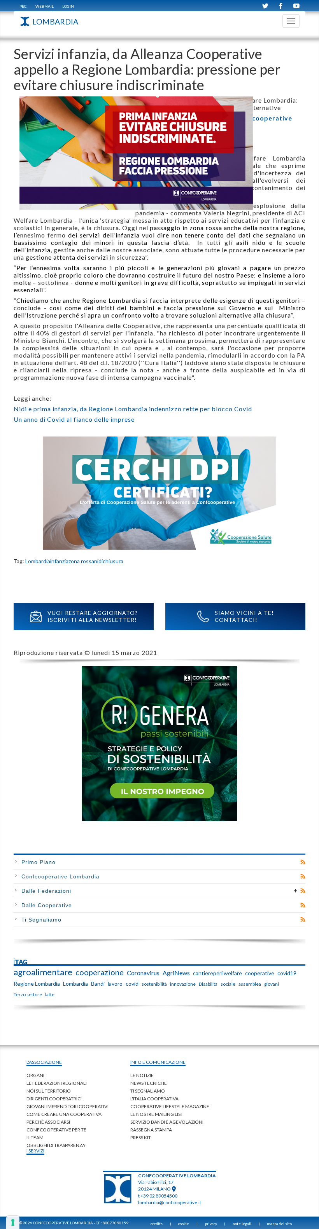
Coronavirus (143, 972)
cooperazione (99, 972)
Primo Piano (38, 862)
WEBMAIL (44, 6)
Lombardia (37, 561)
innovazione (183, 984)
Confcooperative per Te (56, 1130)
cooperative (259, 973)
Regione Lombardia (37, 983)
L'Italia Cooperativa (154, 1099)
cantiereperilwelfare (217, 973)
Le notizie (142, 1075)
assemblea (249, 984)
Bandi (98, 983)
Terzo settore (28, 994)
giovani (271, 984)
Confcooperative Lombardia (60, 876)
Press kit (140, 1137)
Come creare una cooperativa (64, 1114)
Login (68, 6)
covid (132, 983)
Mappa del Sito (279, 1223)
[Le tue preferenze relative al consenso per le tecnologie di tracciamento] (12, 1222)
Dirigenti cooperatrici (54, 1099)
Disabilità (208, 984)
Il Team (35, 1137)
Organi (35, 1075)
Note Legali (242, 1223)
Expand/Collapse (295, 891)
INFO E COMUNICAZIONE (158, 1062)
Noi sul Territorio (48, 1091)
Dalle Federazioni (46, 891)
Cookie (183, 1223)
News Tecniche (148, 1083)
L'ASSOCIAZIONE (44, 1062)
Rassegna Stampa (151, 1130)
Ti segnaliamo (147, 1091)
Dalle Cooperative (46, 905)
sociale (228, 984)
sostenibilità (154, 984)
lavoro (115, 983)
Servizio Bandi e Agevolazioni (166, 1122)
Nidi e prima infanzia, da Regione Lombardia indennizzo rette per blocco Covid (133, 408)
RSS (302, 862)
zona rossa (81, 561)
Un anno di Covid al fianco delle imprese (74, 419)
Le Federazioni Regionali (56, 1083)
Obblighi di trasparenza (55, 1145)
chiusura (113, 561)
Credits (157, 1223)
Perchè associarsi (48, 1122)
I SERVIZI (35, 1151)
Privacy (211, 1223)
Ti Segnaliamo (41, 920)
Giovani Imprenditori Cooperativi (67, 1106)
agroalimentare (43, 972)
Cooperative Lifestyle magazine (169, 1106)
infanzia (59, 561)
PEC (22, 6)
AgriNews (176, 972)
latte (49, 994)
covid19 (286, 973)
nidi (98, 561)
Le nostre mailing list (156, 1114)
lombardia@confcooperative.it (169, 1202)
